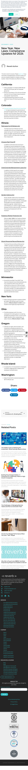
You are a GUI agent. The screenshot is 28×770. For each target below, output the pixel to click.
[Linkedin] (5, 596)
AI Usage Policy (14, 704)
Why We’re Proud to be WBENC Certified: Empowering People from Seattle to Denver (14, 561)
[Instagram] (2, 596)
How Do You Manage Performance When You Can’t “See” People (13, 534)
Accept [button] (11, 14)
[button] (5, 390)
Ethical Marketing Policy (14, 699)
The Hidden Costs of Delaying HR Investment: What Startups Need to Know (13, 448)
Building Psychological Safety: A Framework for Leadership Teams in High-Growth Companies (13, 476)
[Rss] (8, 596)
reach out (20, 74)
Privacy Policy (14, 702)
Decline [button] (16, 14)
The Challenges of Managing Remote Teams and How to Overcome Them (12, 505)
